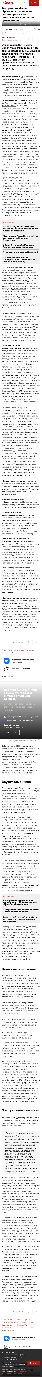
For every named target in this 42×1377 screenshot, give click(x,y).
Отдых (19, 1319)
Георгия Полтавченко (24, 502)
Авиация (31, 1322)
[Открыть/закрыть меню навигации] (22, 2)
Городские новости (27, 1328)
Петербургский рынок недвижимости (20, 650)
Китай (23, 1322)
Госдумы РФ (7, 291)
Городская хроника (8, 1330)
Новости (5, 653)
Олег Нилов (24, 453)
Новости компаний (29, 653)
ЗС (14, 451)
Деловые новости (8, 1325)
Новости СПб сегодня (10, 1328)
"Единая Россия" (18, 289)
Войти (34, 3)
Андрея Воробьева (22, 291)
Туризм (27, 1319)
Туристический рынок (10, 1322)
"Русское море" (9, 82)
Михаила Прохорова (26, 283)
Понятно (33, 1363)
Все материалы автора (11, 40)
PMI (27, 103)
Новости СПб (22, 1325)
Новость (10, 1319)
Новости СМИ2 (8, 676)
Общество (15, 653)
